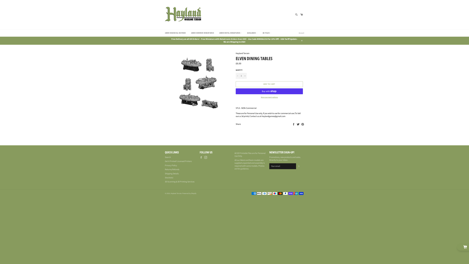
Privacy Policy (171, 165)
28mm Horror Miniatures (202, 33)
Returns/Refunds (172, 169)
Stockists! (169, 177)
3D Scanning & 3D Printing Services (179, 181)
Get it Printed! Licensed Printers (178, 161)
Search (168, 157)
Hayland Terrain (176, 193)
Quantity (239, 70)
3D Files (266, 33)
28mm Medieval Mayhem (175, 33)
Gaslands (251, 33)
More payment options (269, 97)
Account (301, 33)
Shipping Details (172, 173)
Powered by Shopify (189, 193)
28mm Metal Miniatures (230, 33)
